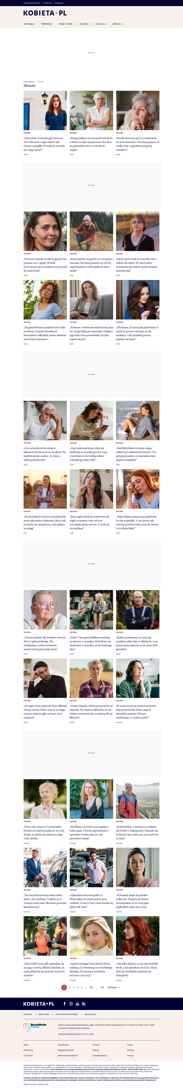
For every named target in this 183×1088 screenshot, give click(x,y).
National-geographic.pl (68, 1055)
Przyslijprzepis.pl (100, 1055)
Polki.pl (96, 1050)
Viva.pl (130, 1044)
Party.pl (96, 1044)
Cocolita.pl (28, 1055)
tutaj (46, 1085)
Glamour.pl (28, 1050)
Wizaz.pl (130, 1050)
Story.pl (130, 1055)
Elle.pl (26, 1044)
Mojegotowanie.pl (66, 1050)
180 (91, 987)
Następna (112, 987)
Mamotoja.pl (63, 1044)
